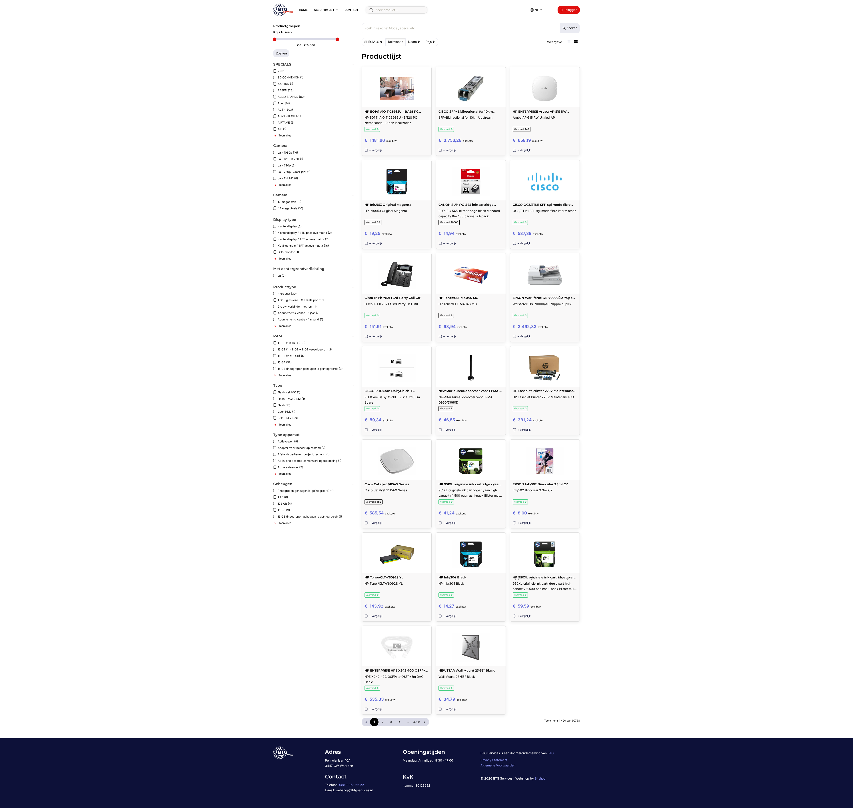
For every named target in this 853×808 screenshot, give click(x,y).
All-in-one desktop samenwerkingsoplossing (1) (309, 460)
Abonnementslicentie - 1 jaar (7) (299, 313)
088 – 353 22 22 (351, 785)
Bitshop (540, 778)
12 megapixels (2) (289, 202)
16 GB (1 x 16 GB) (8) (291, 343)
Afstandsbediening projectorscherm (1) (304, 454)
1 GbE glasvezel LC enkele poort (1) (301, 300)
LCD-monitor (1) (288, 252)
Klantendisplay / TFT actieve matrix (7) (303, 239)
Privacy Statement (493, 760)
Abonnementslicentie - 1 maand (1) (300, 319)
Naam (412, 42)
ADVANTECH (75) (289, 116)
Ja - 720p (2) (287, 165)
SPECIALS (371, 42)
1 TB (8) (283, 497)
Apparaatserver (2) (290, 467)
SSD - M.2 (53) (288, 418)
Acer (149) (285, 103)
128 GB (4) (285, 503)
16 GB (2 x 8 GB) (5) (291, 356)
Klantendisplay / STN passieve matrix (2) (305, 232)
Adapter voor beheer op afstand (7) (301, 448)
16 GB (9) (284, 510)
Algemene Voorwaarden (497, 765)
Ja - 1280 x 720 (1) (290, 159)
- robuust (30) (287, 293)
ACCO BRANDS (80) (291, 96)
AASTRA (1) (285, 84)
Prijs (429, 42)
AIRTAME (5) (286, 122)
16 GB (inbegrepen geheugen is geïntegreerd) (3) (310, 368)
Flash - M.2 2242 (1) (291, 398)
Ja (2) (282, 275)
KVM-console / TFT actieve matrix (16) (303, 245)
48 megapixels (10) (290, 208)
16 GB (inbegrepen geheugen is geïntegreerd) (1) (310, 516)
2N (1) (282, 71)
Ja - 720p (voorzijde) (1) (294, 172)
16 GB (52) (285, 362)
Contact (351, 10)
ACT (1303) (285, 109)
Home (303, 10)
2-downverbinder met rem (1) (297, 306)
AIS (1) (282, 129)
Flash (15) (284, 405)
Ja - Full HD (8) (288, 178)
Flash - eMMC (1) (289, 392)
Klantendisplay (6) (290, 226)
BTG (551, 753)
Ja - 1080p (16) (288, 152)
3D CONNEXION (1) (290, 77)
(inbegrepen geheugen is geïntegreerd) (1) (306, 490)
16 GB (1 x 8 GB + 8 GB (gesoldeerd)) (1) (305, 349)
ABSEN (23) (286, 90)
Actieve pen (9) (288, 441)
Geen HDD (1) (286, 411)
